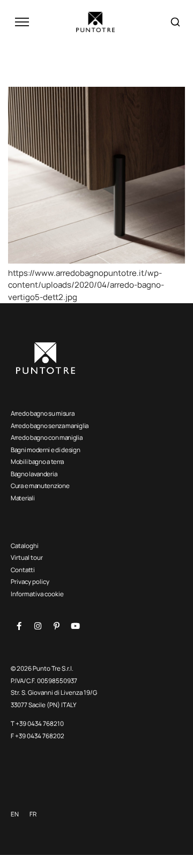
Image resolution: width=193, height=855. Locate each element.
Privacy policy (30, 582)
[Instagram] (37, 626)
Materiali (22, 498)
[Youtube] (75, 626)
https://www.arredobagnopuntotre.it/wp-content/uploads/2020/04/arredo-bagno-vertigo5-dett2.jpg (86, 285)
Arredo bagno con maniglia (47, 437)
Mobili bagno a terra (37, 462)
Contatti (23, 570)
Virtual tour (27, 557)
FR (32, 814)
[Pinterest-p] (56, 626)
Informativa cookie (37, 594)
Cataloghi (25, 546)
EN (15, 814)
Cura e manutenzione (40, 486)
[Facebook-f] (19, 626)
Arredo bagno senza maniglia (49, 426)
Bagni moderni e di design (45, 450)
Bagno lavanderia (34, 474)
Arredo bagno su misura (42, 413)
